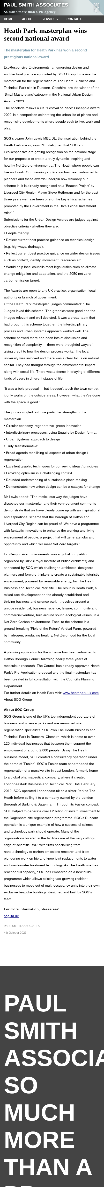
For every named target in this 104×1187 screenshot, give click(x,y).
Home (8, 19)
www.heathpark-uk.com (81, 693)
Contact (74, 19)
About (27, 19)
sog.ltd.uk (11, 916)
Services (50, 19)
